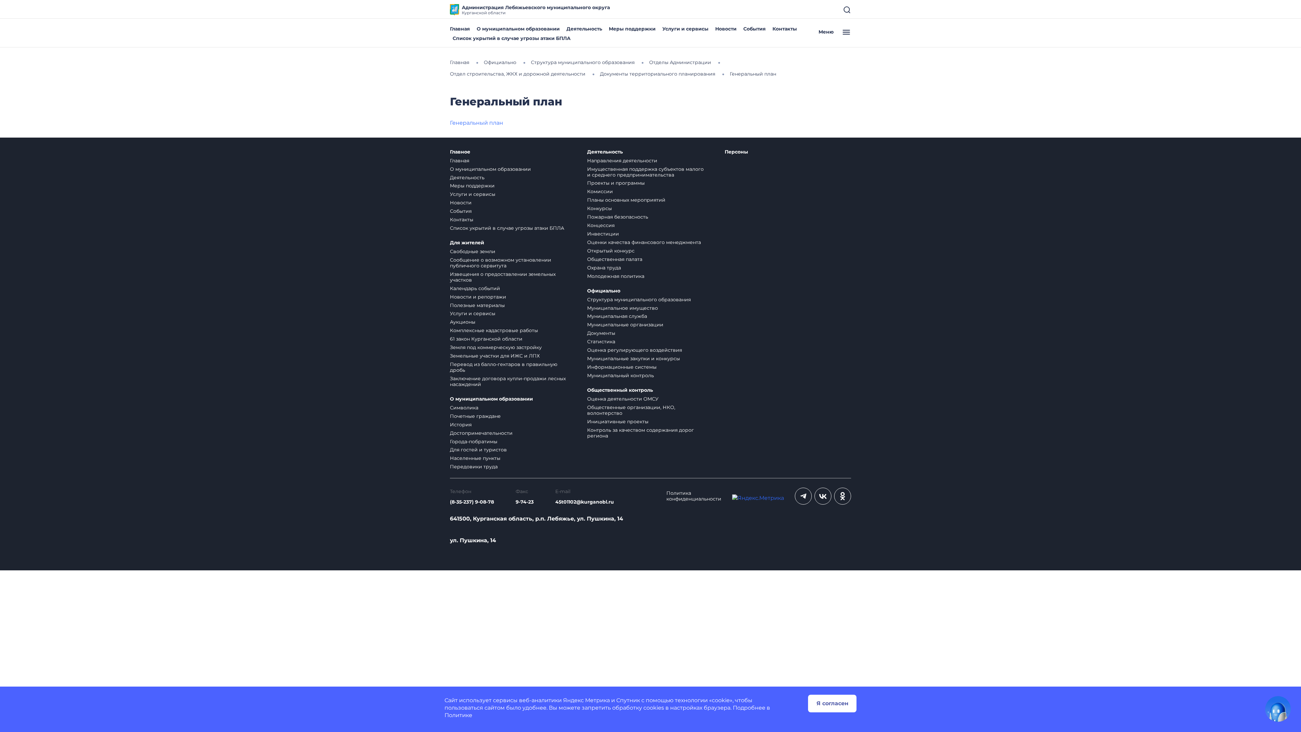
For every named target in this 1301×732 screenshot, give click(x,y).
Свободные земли (472, 251)
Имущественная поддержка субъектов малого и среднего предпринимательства (645, 172)
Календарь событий (475, 288)
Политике (458, 715)
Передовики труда (474, 467)
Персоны (736, 152)
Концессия (601, 225)
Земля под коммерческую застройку (496, 347)
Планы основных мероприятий (626, 200)
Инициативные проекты (617, 422)
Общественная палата (614, 259)
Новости (726, 29)
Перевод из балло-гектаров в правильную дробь (503, 367)
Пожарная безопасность (617, 217)
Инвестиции (603, 234)
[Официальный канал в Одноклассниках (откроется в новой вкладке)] (842, 496)
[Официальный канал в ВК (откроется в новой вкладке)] (822, 496)
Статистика (601, 342)
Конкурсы (599, 208)
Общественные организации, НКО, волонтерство (631, 410)
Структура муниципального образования (639, 300)
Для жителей (467, 243)
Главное (460, 152)
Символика (464, 408)
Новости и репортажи (478, 297)
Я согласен (832, 703)
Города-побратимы (473, 442)
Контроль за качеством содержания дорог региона (640, 433)
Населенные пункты (475, 458)
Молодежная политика (615, 276)
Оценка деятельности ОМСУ (623, 399)
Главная (460, 29)
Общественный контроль (620, 390)
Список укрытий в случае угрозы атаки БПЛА (512, 38)
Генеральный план (476, 123)
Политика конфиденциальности (693, 496)
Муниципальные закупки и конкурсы (633, 358)
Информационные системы (622, 367)
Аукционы (462, 322)
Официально (603, 291)
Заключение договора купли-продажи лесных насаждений (508, 381)
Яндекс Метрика (586, 700)
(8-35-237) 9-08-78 (472, 502)
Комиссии (600, 191)
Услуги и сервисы (685, 29)
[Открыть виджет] (1278, 709)
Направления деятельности (622, 161)
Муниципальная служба (617, 316)
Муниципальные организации (625, 325)
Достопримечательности (481, 433)
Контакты (784, 29)
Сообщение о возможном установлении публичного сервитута (500, 263)
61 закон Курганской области (486, 339)
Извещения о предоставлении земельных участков (503, 277)
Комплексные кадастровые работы (494, 330)
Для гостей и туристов (478, 450)
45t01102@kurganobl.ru (584, 502)
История (461, 425)
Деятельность (584, 29)
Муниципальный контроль (620, 375)
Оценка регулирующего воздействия (634, 350)
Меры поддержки (632, 29)
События (754, 29)
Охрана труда (604, 268)
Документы (601, 333)
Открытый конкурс (611, 251)
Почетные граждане (475, 416)
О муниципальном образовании (518, 29)
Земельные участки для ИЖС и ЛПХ (495, 356)
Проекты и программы (616, 183)
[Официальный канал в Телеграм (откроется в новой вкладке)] (803, 496)
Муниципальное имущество (622, 308)
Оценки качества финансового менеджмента (644, 242)
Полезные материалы (477, 305)
